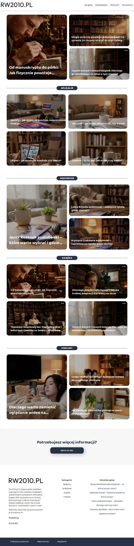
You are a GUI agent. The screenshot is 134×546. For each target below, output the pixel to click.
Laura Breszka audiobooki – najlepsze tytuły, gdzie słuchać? (98, 208)
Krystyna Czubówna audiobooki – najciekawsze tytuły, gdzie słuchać (92, 242)
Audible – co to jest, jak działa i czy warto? (97, 160)
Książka (89, 5)
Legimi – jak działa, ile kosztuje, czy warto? (36, 160)
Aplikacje (127, 5)
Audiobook (101, 5)
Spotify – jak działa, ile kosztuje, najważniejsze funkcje (38, 121)
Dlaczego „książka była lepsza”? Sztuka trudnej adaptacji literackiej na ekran (95, 291)
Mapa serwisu (43, 541)
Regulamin (61, 541)
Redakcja (14, 518)
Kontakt (13, 523)
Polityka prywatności (19, 541)
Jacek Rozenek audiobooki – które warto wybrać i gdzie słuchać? (35, 240)
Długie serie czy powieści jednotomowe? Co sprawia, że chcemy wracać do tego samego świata (97, 38)
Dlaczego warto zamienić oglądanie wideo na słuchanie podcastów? (32, 410)
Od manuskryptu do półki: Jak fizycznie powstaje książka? (33, 70)
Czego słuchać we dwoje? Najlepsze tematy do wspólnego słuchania (97, 378)
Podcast (115, 5)
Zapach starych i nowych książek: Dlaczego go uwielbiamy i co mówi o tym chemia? (96, 72)
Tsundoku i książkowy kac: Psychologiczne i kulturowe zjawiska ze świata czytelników (36, 328)
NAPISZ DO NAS (67, 450)
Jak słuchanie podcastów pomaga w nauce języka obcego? (96, 412)
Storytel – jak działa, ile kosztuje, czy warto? (98, 123)
